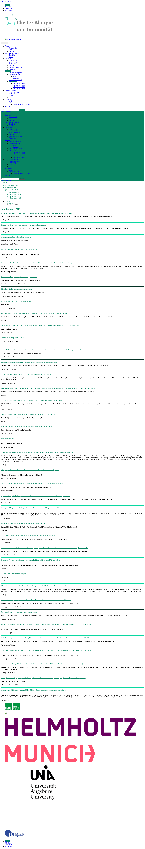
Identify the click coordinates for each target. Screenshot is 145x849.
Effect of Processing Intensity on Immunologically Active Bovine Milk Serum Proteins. (28, 414)
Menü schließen (6, 112)
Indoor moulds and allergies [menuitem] (21, 104)
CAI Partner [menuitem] (8, 58)
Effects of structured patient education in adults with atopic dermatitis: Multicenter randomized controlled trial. (35, 586)
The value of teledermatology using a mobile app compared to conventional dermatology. (28, 535)
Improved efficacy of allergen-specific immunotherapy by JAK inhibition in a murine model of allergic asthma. (35, 496)
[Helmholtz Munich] (13, 39)
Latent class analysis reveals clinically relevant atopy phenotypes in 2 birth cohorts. (26, 374)
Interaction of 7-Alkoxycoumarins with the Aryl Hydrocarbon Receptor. (23, 523)
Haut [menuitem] (14, 76)
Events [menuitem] (11, 57)
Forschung (4, 182)
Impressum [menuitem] (8, 10)
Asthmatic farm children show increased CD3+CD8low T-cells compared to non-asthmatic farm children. (33, 690)
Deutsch (3, 1)
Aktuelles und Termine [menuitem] (12, 53)
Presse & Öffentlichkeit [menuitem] (12, 90)
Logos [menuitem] (11, 96)
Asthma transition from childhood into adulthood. (16, 237)
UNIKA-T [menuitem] (12, 65)
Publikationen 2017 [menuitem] (19, 87)
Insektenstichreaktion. (7, 438)
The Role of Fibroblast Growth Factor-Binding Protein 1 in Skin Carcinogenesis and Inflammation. (31, 400)
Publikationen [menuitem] (13, 81)
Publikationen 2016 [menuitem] (19, 88)
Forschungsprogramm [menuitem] (15, 73)
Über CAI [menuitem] (8, 46)
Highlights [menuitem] (12, 55)
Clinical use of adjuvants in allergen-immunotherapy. (17, 289)
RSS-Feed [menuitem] (8, 7)
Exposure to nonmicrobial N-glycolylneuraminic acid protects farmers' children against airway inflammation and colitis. (38, 452)
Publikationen (10, 203)
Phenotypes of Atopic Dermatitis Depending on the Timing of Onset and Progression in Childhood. (31, 508)
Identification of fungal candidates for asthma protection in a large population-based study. (29, 362)
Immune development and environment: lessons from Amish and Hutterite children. (26, 426)
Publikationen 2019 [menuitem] (19, 83)
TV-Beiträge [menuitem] (12, 94)
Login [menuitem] (10, 101)
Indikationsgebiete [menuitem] (14, 74)
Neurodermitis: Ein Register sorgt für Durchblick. (16, 301)
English (9, 1)
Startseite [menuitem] (7, 5)
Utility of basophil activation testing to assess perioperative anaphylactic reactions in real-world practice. (33, 483)
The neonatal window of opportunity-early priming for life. (19, 612)
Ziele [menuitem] (10, 50)
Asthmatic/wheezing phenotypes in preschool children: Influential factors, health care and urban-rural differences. (36, 600)
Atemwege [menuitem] (16, 78)
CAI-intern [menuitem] (8, 99)
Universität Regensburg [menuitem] (16, 67)
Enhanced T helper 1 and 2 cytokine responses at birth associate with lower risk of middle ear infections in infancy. (36, 263)
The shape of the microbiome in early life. (14, 574)
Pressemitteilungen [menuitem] (14, 92)
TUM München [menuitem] (14, 60)
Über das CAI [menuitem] (13, 48)
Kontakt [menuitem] (11, 51)
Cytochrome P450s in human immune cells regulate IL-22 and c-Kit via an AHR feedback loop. (30, 560)
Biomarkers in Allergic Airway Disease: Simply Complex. (19, 277)
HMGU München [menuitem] (14, 64)
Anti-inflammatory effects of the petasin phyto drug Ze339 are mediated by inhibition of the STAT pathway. (34, 313)
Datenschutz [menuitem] (8, 8)
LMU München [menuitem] (14, 62)
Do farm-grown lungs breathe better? (12, 338)
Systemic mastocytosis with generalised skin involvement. (19, 249)
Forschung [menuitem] (8, 71)
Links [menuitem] (10, 97)
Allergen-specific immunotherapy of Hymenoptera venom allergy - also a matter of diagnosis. (30, 470)
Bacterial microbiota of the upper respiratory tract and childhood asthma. (23, 225)
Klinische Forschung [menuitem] (15, 80)
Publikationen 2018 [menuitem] (19, 85)
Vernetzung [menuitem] (12, 69)
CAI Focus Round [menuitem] (14, 103)
